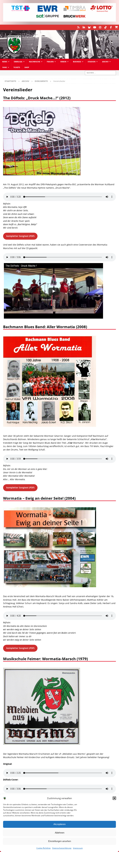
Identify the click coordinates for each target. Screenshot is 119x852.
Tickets (16, 67)
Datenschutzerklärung (61, 848)
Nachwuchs (34, 61)
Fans (4, 67)
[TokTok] (105, 27)
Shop (26, 67)
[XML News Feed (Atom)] (78, 27)
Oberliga (18, 61)
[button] (114, 798)
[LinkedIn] (83, 27)
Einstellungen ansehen (59, 841)
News (4, 61)
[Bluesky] (89, 27)
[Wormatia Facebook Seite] (111, 27)
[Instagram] (100, 27)
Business (77, 61)
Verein (63, 61)
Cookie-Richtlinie (43, 848)
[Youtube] (94, 27)
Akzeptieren (59, 824)
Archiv (105, 61)
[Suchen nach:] (100, 73)
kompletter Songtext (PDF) (20, 236)
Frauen (50, 61)
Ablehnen (59, 832)
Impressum (78, 848)
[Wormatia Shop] (116, 27)
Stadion (91, 61)
